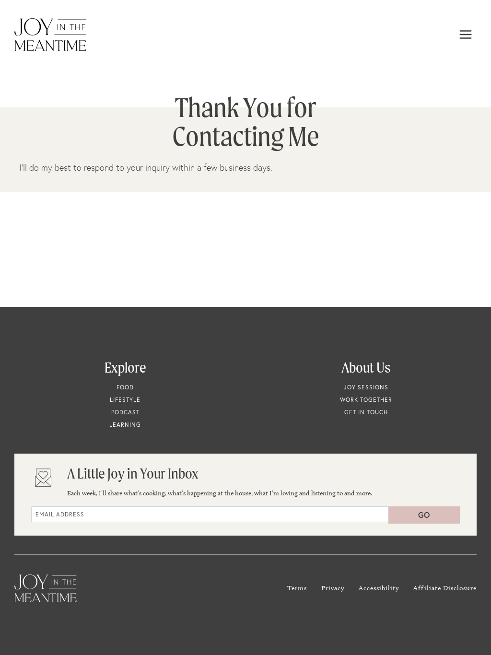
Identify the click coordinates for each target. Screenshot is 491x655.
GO (424, 515)
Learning (125, 424)
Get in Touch (366, 412)
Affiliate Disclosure (445, 588)
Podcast (125, 412)
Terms (297, 588)
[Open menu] (465, 34)
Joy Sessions (366, 387)
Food (125, 387)
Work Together (366, 399)
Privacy (332, 588)
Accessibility (379, 588)
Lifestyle (125, 399)
